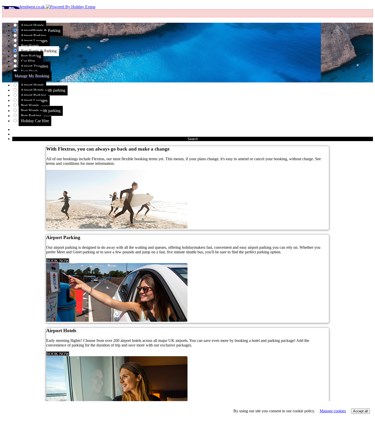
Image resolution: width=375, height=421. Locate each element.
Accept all (360, 411)
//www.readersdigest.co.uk (24, 7)
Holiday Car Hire (35, 121)
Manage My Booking (32, 76)
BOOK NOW (57, 260)
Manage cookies (333, 411)
